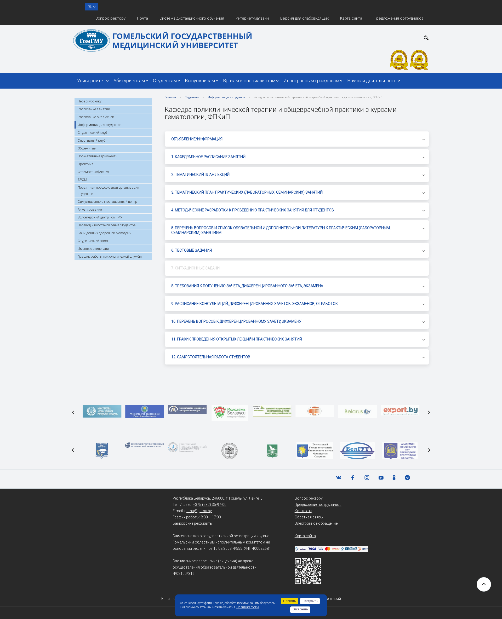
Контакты (303, 511)
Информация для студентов (100, 125)
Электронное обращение (316, 523)
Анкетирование (90, 209)
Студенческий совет (93, 241)
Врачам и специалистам (249, 80)
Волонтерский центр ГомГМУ (100, 217)
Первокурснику (89, 101)
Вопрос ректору (110, 18)
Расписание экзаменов (96, 117)
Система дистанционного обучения (191, 18)
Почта (142, 18)
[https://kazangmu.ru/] (230, 450)
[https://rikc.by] (314, 411)
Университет (91, 80)
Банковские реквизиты (193, 523)
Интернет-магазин (252, 18)
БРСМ (82, 180)
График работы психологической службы (110, 256)
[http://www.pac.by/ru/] (400, 450)
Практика (86, 164)
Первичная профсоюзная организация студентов (108, 191)
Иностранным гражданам (311, 80)
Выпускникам (200, 80)
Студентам (165, 80)
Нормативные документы (98, 156)
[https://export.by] (400, 410)
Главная (170, 97)
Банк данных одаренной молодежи (105, 233)
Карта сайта (351, 18)
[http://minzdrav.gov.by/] (102, 411)
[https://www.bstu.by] (144, 445)
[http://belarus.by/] (357, 411)
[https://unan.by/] (102, 450)
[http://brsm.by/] (230, 413)
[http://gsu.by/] (314, 450)
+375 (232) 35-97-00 (209, 504)
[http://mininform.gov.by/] (187, 409)
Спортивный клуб (91, 140)
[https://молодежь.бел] (272, 411)
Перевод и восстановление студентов (107, 225)
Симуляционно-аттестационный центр (107, 202)
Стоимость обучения (93, 172)
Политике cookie (247, 607)
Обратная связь (309, 517)
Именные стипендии (93, 249)
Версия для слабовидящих (304, 18)
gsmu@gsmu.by (198, 511)
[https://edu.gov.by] (144, 411)
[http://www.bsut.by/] (357, 450)
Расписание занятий (94, 109)
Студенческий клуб (92, 133)
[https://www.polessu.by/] (272, 450)
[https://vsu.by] (187, 447)
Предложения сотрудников (399, 18)
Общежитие (86, 148)
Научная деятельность (372, 80)
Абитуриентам (129, 80)
